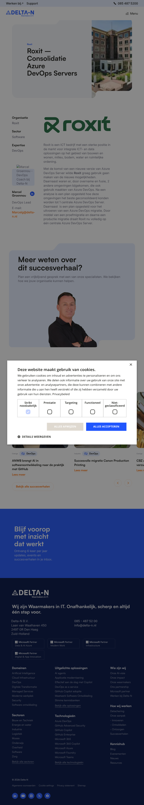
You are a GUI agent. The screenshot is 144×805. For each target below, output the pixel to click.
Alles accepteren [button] (106, 426)
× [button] (130, 365)
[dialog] (72, 403)
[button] (34, 437)
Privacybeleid (61, 394)
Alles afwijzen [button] (65, 426)
